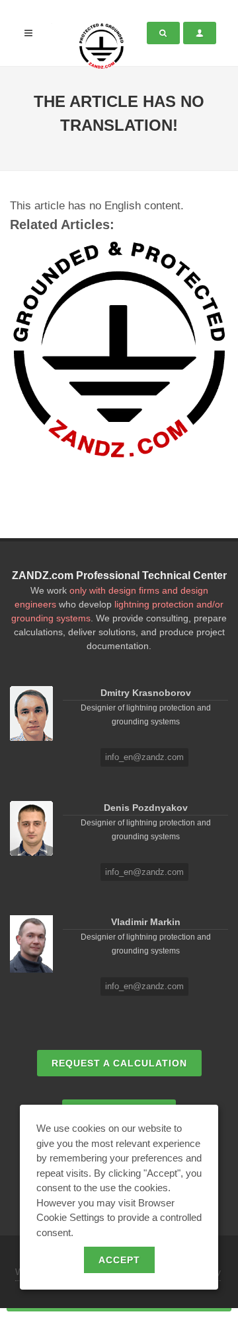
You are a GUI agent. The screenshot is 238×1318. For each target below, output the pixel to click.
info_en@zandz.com (144, 757)
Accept (119, 1260)
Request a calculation (119, 1063)
